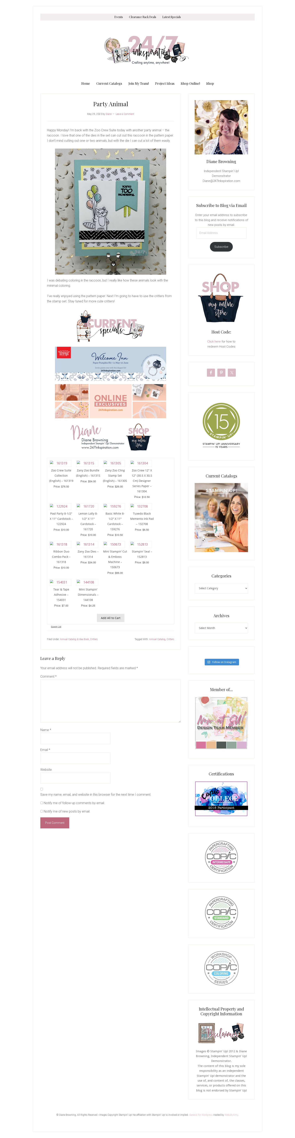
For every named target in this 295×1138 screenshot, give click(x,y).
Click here (214, 341)
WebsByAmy (231, 1115)
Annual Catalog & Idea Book (74, 639)
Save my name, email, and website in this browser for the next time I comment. (95, 794)
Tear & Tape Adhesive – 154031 (61, 594)
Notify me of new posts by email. (67, 811)
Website (46, 770)
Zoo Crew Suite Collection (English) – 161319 (61, 475)
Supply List (56, 626)
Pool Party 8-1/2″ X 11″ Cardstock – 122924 (61, 519)
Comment (48, 676)
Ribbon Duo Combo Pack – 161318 (61, 557)
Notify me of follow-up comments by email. (74, 803)
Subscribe (221, 247)
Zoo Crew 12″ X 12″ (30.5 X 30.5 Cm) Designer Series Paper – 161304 (142, 480)
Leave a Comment (125, 114)
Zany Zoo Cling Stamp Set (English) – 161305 (115, 475)
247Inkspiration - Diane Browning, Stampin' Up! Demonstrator (147, 50)
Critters (94, 639)
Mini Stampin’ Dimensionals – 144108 (88, 594)
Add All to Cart (110, 618)
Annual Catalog (157, 639)
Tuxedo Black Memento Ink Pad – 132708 (142, 519)
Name (45, 730)
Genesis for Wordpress (201, 1115)
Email (45, 750)
